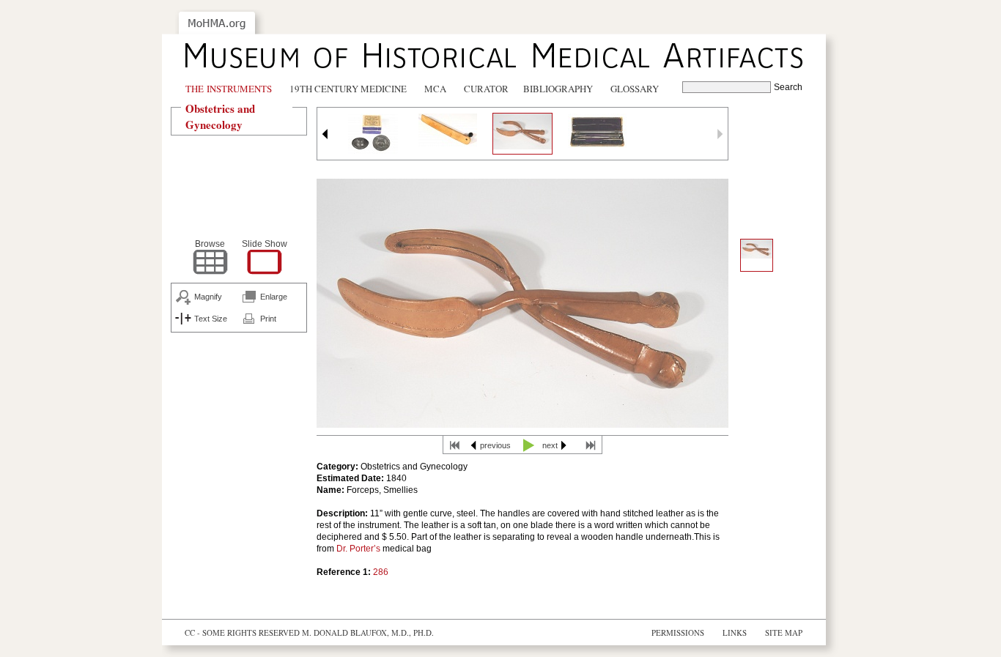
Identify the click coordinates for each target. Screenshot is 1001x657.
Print (268, 318)
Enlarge (273, 296)
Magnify (208, 296)
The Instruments (228, 88)
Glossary (634, 88)
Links (735, 632)
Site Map (783, 632)
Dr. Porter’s (357, 548)
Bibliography (558, 88)
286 (380, 572)
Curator (486, 88)
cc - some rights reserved (242, 632)
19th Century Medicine (348, 88)
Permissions (677, 632)
